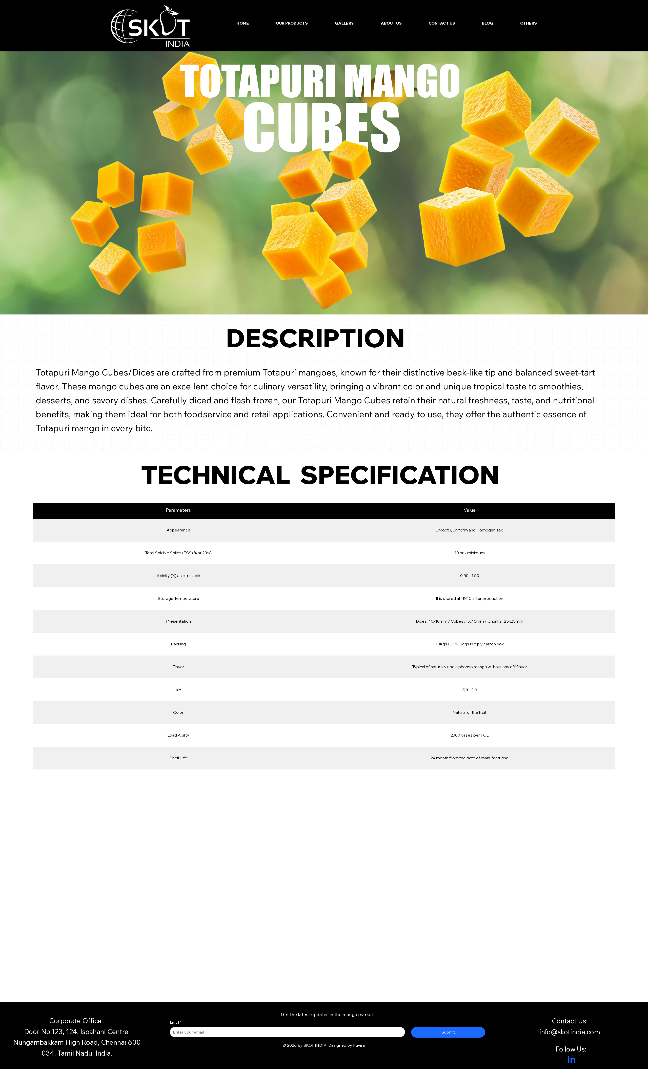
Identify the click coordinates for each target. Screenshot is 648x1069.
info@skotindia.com (569, 1031)
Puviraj (359, 1045)
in (571, 1061)
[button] (528, 23)
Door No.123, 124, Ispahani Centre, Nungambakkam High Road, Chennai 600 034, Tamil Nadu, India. (77, 1042)
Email (175, 1022)
